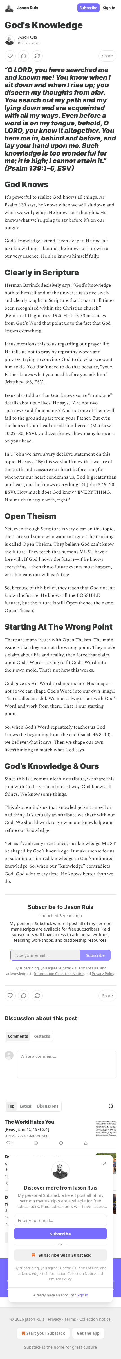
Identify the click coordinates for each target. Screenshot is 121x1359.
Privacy (54, 1319)
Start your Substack (45, 1333)
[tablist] (29, 1036)
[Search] (110, 1106)
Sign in (109, 7)
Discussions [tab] (47, 1106)
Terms (70, 1319)
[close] (104, 1163)
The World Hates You (29, 1122)
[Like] (10, 56)
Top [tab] (11, 1106)
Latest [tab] (26, 1106)
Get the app (88, 1333)
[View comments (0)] (23, 56)
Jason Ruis (27, 37)
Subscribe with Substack (65, 1255)
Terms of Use (87, 1267)
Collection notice (95, 1319)
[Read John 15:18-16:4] (27, 1129)
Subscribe (88, 7)
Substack (32, 1347)
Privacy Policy (60, 1279)
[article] (60, 1132)
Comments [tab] (18, 1036)
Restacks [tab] (41, 1036)
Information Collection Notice (71, 1273)
